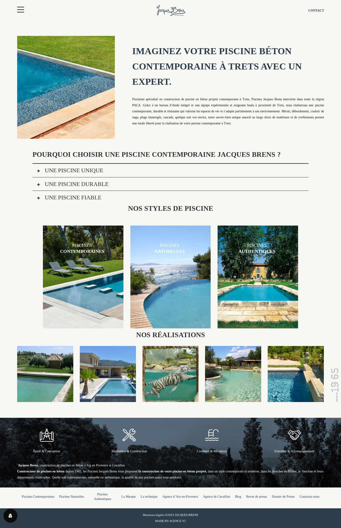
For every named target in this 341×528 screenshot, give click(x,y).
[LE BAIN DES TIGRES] (170, 399)
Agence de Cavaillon (216, 496)
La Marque (128, 496)
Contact (316, 10)
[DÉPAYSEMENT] (108, 399)
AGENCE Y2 (177, 521)
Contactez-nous (309, 496)
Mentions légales (153, 515)
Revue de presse (256, 496)
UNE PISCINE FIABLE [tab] (72, 197)
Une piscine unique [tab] (73, 170)
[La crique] (233, 399)
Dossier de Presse (283, 496)
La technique (149, 496)
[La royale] (45, 399)
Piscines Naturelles (71, 496)
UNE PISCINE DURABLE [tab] (76, 184)
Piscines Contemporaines (38, 496)
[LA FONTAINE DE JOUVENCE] (296, 399)
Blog (238, 496)
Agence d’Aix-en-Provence (180, 496)
